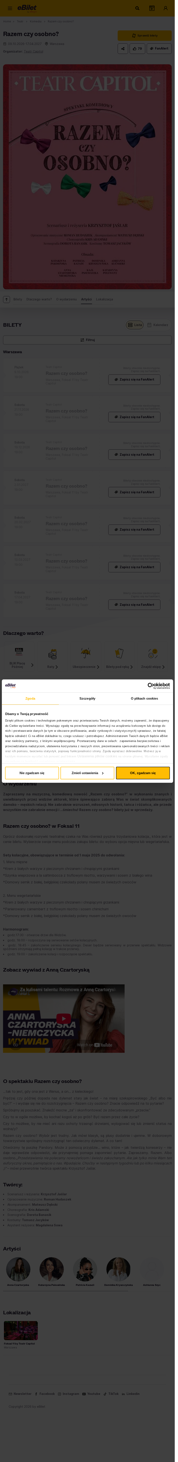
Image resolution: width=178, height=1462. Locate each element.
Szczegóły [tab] (87, 698)
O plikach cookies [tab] (144, 698)
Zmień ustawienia (85, 773)
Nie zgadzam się (32, 773)
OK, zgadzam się (143, 773)
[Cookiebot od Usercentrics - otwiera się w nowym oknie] (151, 686)
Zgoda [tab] (30, 698)
